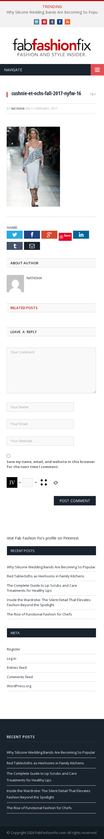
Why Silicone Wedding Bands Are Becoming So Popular (51, 567)
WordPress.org (19, 686)
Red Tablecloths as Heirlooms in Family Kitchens (45, 576)
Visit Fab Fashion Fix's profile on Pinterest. (43, 538)
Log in (11, 658)
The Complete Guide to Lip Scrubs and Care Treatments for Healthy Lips (42, 588)
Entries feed (17, 667)
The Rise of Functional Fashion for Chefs (39, 614)
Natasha (18, 108)
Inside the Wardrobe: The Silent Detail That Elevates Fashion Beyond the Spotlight (49, 602)
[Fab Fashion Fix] (52, 47)
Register (13, 649)
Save (67, 235)
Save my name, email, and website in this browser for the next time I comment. (51, 464)
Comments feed (20, 676)
